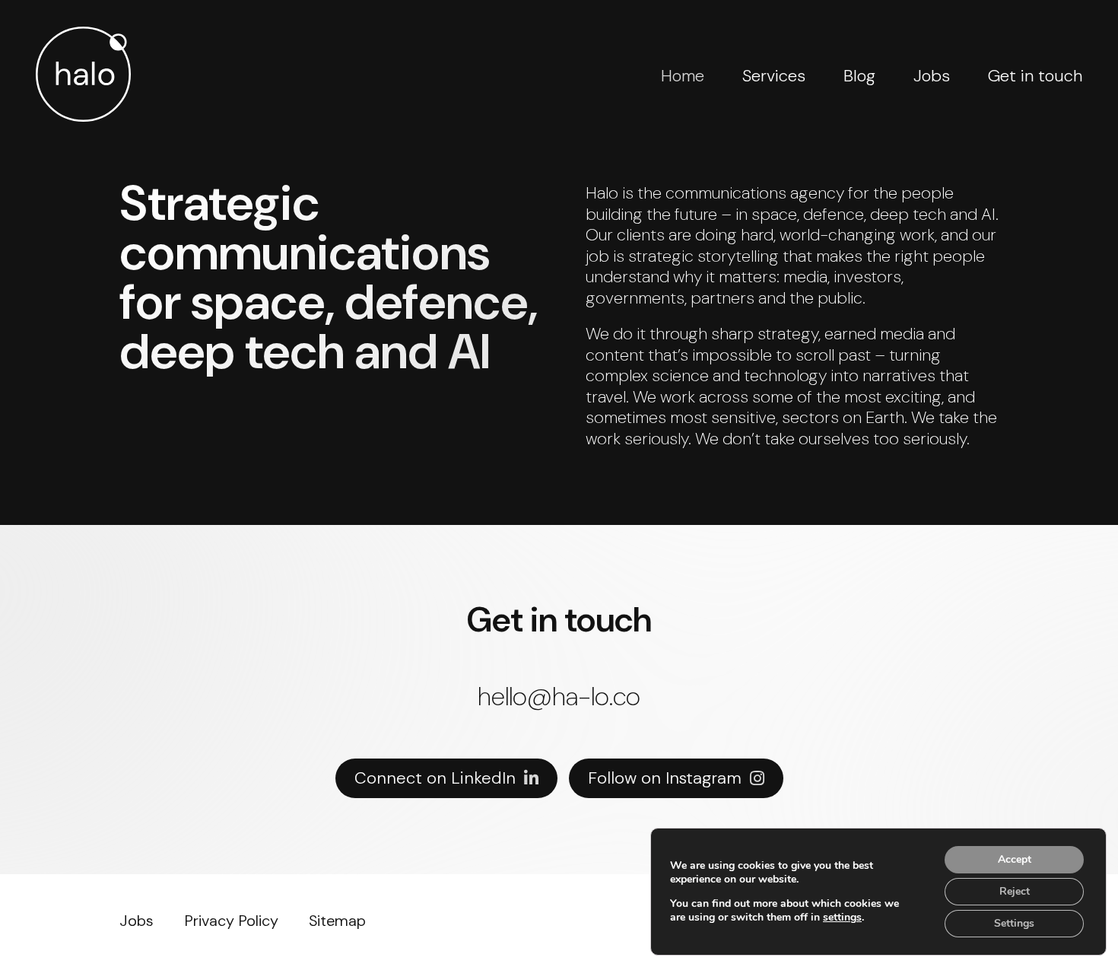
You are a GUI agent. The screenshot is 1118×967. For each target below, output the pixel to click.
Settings (1014, 923)
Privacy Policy (231, 920)
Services (773, 76)
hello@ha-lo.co (559, 697)
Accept (1014, 859)
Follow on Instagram (665, 778)
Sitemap (337, 920)
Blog (859, 76)
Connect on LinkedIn (435, 778)
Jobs (931, 76)
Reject (1014, 891)
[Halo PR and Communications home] (83, 74)
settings (842, 917)
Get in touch (1035, 76)
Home (682, 76)
